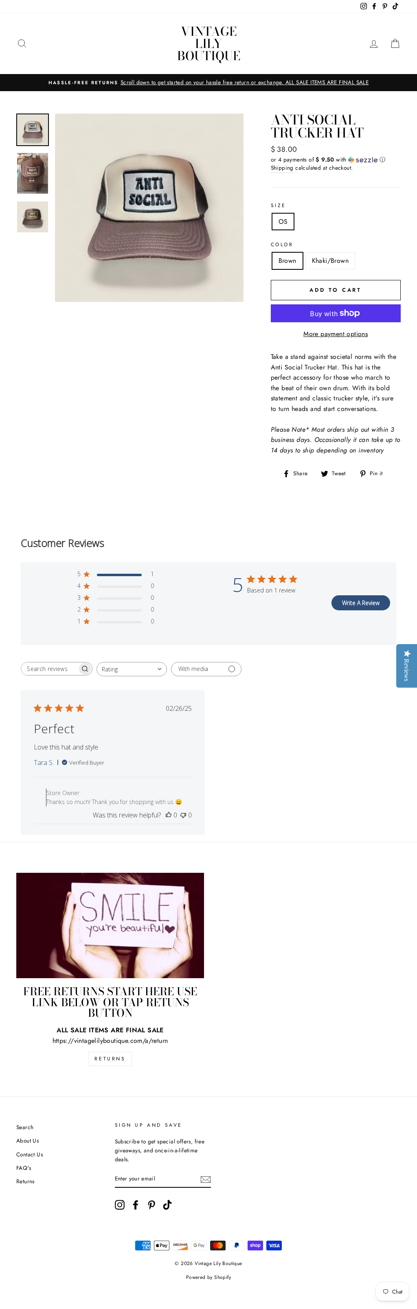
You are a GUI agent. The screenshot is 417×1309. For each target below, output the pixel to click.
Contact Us (29, 1154)
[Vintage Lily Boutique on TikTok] (167, 1205)
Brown (287, 260)
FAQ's (23, 1168)
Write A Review (361, 603)
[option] (208, 82)
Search (24, 1127)
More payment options (335, 334)
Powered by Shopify (208, 1277)
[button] (336, 159)
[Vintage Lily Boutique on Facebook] (135, 1205)
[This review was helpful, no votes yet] (168, 815)
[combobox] (132, 669)
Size (278, 205)
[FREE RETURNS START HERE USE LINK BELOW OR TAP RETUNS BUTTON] (110, 925)
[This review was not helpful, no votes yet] (183, 815)
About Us (27, 1140)
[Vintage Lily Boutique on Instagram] (120, 1205)
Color (282, 244)
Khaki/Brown (330, 260)
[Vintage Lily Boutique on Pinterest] (151, 1205)
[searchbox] (49, 668)
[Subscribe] (205, 1179)
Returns (109, 1058)
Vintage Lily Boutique (208, 43)
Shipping (282, 168)
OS (283, 221)
